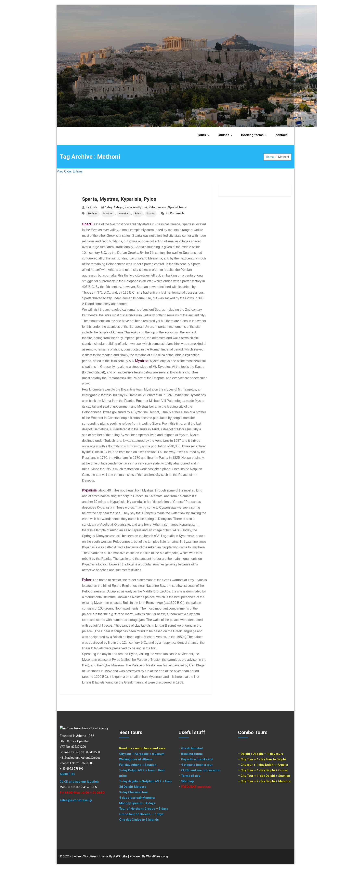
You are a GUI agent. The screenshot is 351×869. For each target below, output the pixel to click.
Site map (187, 781)
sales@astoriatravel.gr (76, 800)
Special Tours (177, 207)
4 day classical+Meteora (137, 798)
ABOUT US (67, 774)
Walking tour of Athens (135, 759)
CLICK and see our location (79, 781)
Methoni (92, 213)
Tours (204, 135)
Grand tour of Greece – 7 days (141, 814)
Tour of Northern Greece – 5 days (143, 808)
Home (270, 156)
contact (281, 135)
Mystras (108, 213)
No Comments (175, 213)
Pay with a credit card (197, 759)
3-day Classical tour (133, 792)
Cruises (226, 135)
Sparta (151, 213)
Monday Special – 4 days (137, 803)
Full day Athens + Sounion (137, 765)
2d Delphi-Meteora (132, 787)
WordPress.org (157, 856)
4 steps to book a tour (197, 765)
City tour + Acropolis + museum (141, 754)
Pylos (138, 213)
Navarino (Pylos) (136, 207)
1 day (108, 207)
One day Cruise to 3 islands (139, 819)
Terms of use (190, 776)
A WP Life (120, 856)
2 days (118, 207)
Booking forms (255, 135)
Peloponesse (157, 207)
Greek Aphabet (192, 748)
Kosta (93, 207)
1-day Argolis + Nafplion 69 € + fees (145, 781)
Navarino (124, 213)
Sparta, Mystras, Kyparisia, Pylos (119, 199)
